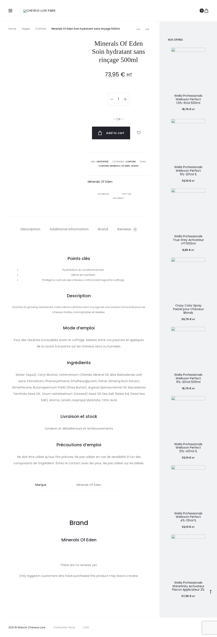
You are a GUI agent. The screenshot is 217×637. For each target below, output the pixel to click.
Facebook (104, 194)
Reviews (126, 229)
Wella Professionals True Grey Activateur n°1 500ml (188, 240)
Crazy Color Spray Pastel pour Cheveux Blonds (188, 309)
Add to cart (114, 133)
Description (30, 229)
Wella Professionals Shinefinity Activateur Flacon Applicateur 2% (188, 586)
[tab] (30, 229)
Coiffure (40, 28)
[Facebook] (182, 627)
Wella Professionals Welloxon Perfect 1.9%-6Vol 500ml (188, 99)
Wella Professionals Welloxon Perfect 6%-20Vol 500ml (188, 378)
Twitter (126, 194)
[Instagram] (191, 627)
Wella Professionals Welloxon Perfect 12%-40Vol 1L (188, 447)
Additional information (69, 229)
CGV (86, 627)
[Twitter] (172, 627)
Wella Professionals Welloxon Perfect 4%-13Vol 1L (188, 517)
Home (12, 28)
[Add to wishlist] (138, 133)
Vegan (26, 28)
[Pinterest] (200, 627)
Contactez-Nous (64, 627)
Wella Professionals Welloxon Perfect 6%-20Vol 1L (188, 170)
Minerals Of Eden (120, 165)
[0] (206, 10)
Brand (103, 229)
